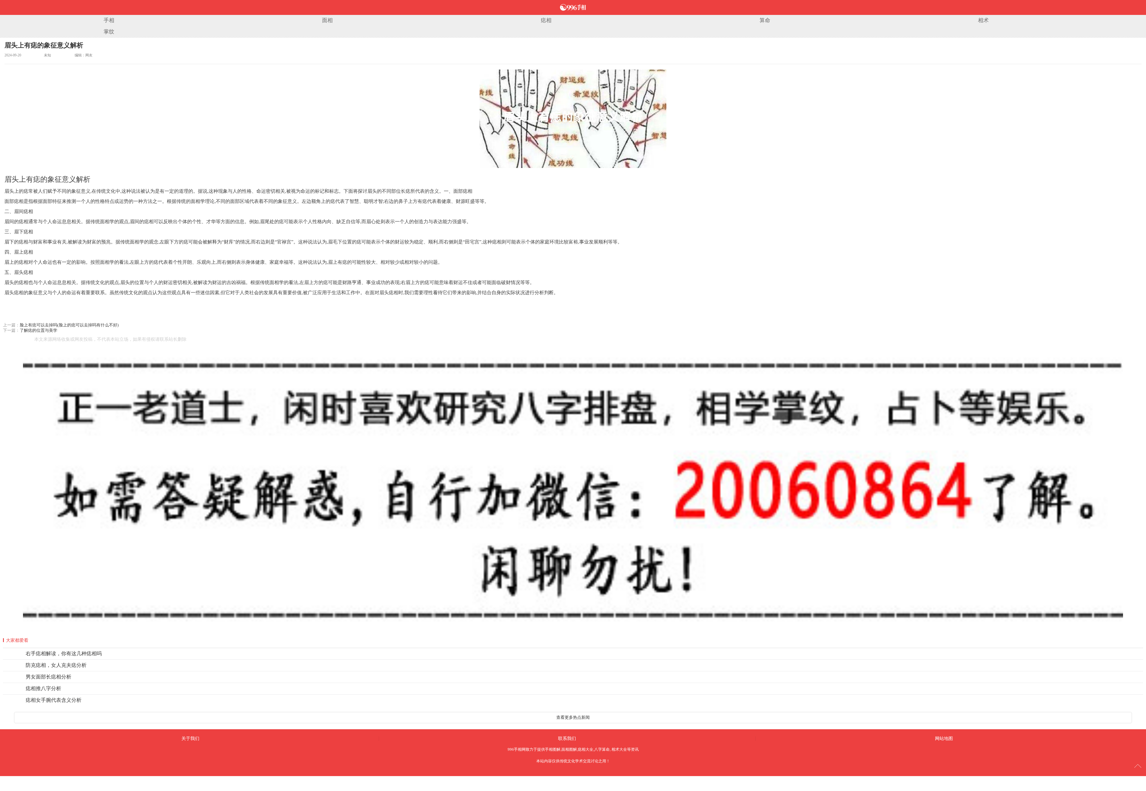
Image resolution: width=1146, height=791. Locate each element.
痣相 (546, 20)
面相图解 (569, 749)
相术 (983, 20)
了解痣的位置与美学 (38, 330)
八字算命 (602, 749)
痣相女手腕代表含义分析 (53, 700)
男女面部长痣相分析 (48, 677)
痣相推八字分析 (43, 688)
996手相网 (517, 749)
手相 (109, 20)
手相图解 (552, 749)
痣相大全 (585, 749)
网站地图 (944, 738)
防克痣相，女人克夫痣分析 (56, 665)
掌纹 (109, 32)
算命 (765, 20)
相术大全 (619, 749)
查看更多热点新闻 (573, 717)
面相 (327, 20)
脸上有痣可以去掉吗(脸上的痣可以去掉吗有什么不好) (69, 325)
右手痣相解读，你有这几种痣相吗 (64, 653)
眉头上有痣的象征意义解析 (43, 45)
